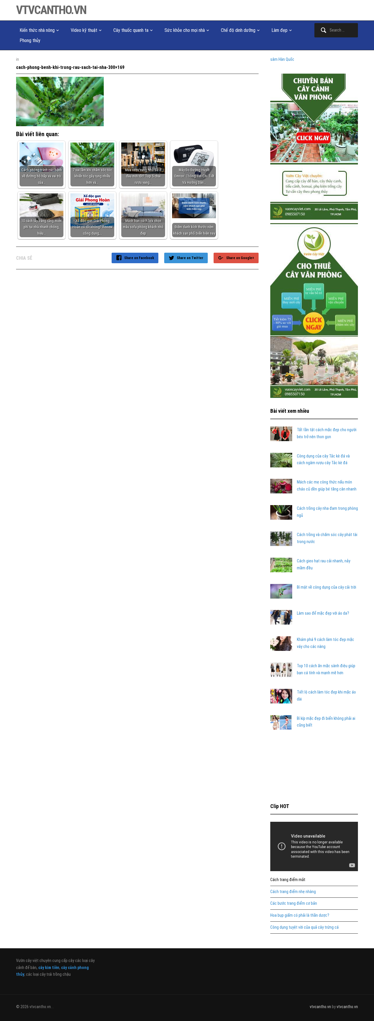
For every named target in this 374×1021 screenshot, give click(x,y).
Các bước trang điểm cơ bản (293, 903)
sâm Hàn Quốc (282, 59)
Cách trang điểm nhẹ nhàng (293, 891)
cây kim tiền (48, 967)
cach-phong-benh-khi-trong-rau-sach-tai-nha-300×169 (70, 67)
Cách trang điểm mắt (287, 879)
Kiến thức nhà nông (37, 30)
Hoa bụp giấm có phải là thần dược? (299, 915)
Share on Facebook (139, 258)
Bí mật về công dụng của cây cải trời (326, 587)
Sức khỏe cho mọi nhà (185, 30)
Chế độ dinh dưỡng (238, 30)
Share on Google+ (240, 258)
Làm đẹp (279, 30)
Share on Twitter (190, 258)
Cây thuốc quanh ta (130, 30)
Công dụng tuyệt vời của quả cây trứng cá (304, 927)
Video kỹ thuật (84, 30)
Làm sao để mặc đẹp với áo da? (323, 613)
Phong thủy (30, 40)
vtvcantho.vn (51, 10)
